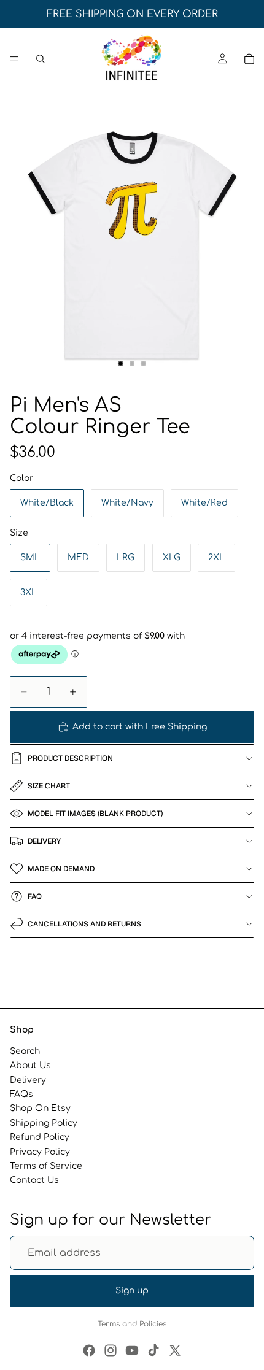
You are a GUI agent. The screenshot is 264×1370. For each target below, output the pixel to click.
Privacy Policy (40, 1151)
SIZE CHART (49, 786)
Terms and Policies (132, 1324)
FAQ (35, 896)
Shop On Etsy (40, 1108)
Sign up (132, 1290)
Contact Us (34, 1180)
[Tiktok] (153, 1350)
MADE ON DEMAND (61, 869)
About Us (30, 1065)
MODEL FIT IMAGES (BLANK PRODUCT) (95, 813)
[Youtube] (132, 1350)
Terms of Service (46, 1166)
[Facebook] (89, 1350)
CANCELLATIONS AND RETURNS (84, 924)
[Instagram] (110, 1350)
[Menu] (14, 59)
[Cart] (249, 58)
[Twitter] (175, 1350)
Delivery (28, 1080)
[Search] (40, 58)
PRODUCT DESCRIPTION (70, 758)
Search (25, 1051)
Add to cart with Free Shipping (139, 726)
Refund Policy (39, 1137)
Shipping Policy (43, 1123)
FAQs (21, 1094)
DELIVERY (44, 841)
